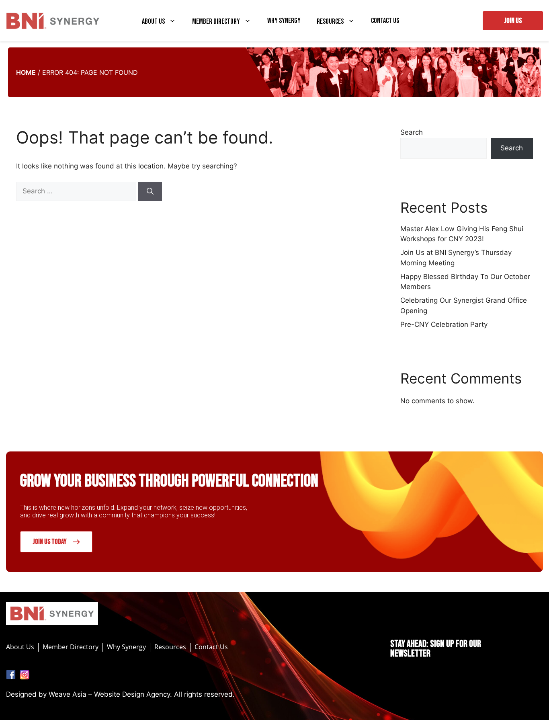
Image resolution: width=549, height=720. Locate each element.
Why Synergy (284, 21)
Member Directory (216, 21)
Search (411, 132)
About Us (153, 21)
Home (26, 72)
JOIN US (513, 20)
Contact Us (385, 21)
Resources (330, 21)
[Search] (150, 191)
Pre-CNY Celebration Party (444, 324)
